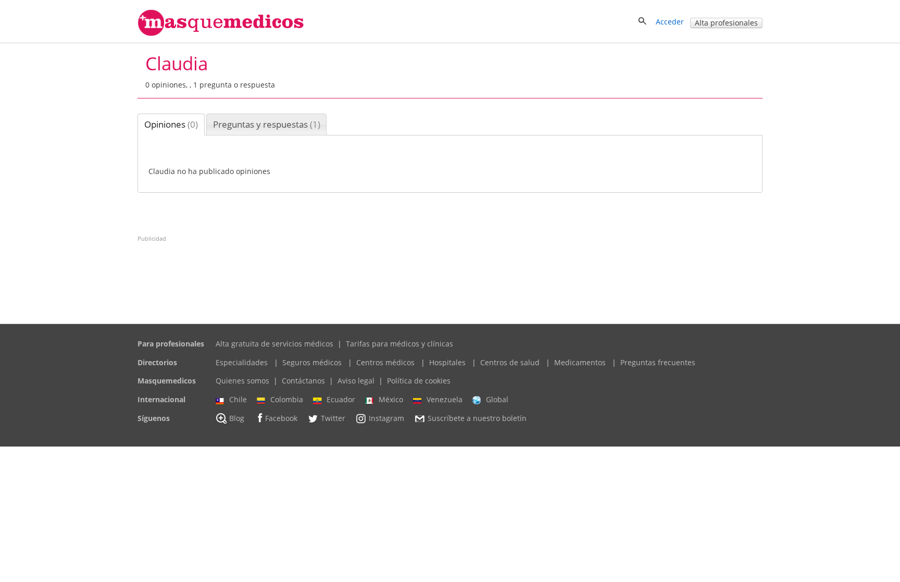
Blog (236, 418)
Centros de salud (510, 362)
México (391, 399)
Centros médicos (385, 362)
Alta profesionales (726, 23)
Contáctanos (303, 381)
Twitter (333, 418)
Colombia (286, 399)
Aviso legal (356, 381)
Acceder (670, 22)
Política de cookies (419, 381)
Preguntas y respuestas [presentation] (266, 124)
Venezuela (445, 399)
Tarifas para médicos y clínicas (399, 344)
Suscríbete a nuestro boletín (477, 418)
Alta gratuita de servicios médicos (274, 344)
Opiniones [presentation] (171, 124)
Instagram (386, 418)
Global (497, 399)
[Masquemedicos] (221, 34)
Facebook (281, 418)
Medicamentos (580, 362)
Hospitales (447, 362)
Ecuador (341, 399)
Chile (238, 399)
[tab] (171, 124)
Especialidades (242, 362)
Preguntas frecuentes (657, 362)
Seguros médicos (312, 362)
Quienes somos (242, 381)
